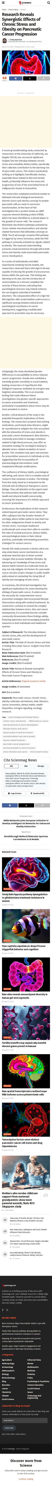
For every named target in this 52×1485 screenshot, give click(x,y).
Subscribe (9, 1428)
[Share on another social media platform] (43, 78)
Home (4, 10)
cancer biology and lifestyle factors (23, 717)
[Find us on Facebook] (2, 1310)
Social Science (33, 1388)
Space (30, 1392)
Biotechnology (8, 1378)
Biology (23, 10)
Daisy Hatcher (16, 40)
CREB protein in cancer (38, 721)
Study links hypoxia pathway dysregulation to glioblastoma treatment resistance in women (24, 897)
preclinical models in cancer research (19, 748)
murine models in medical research (18, 733)
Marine (30, 1363)
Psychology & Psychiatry (38, 1381)
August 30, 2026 (8, 905)
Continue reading (26, 1479)
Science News (13, 10)
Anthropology (8, 1363)
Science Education (35, 1385)
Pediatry (31, 1374)
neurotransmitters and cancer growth (19, 736)
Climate (5, 1396)
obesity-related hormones (14, 740)
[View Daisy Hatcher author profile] (4, 40)
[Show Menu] (3, 3)
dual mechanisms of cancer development (20, 725)
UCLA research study (39, 752)
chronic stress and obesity (14, 721)
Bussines (6, 1385)
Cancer (5, 1388)
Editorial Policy (34, 1360)
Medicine (31, 1371)
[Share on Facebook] (15, 78)
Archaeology (7, 1367)
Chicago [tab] (40, 766)
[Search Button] (48, 3)
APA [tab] (11, 766)
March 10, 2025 (7, 47)
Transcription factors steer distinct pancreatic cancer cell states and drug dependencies (22, 1143)
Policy (30, 1378)
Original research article (34, 681)
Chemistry (6, 1392)
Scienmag (11, 1449)
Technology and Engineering (34, 1397)
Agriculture (7, 1360)
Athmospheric (8, 1371)
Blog (4, 1381)
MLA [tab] (26, 766)
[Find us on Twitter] (7, 1310)
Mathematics (33, 1367)
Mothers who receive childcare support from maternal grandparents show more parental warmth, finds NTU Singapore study (20, 1200)
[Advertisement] (26, 87)
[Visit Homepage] (26, 3)
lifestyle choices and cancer (15, 729)
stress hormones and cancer (15, 752)
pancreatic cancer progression (16, 744)
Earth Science (8, 1399)
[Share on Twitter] (29, 78)
